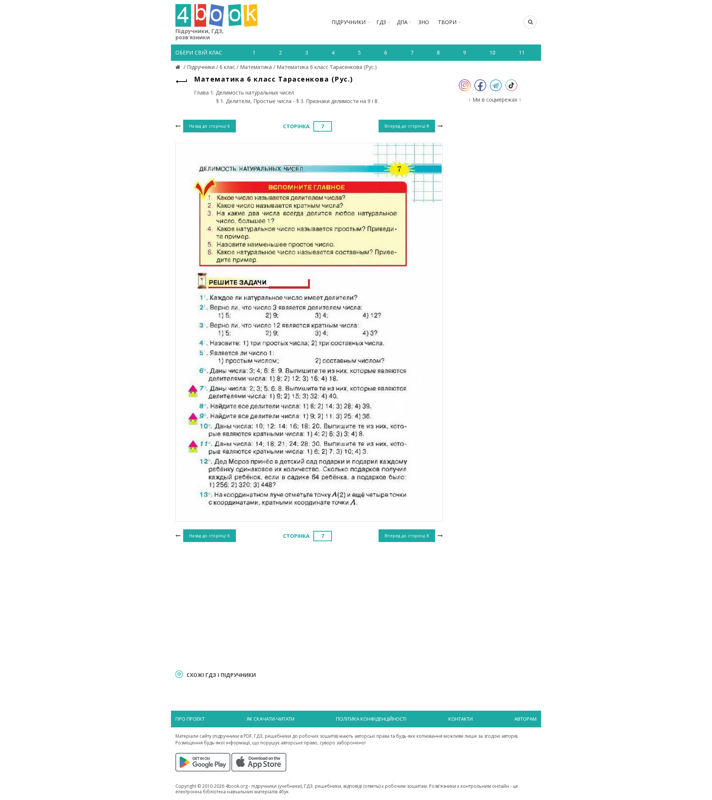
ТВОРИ (447, 22)
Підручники (349, 22)
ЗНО (423, 22)
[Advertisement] (309, 605)
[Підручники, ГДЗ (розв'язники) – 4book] (178, 66)
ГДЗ (381, 22)
